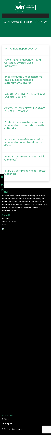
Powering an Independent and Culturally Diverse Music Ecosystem (22, 62)
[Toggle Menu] (46, 16)
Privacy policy (17, 429)
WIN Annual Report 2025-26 (21, 48)
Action (4, 224)
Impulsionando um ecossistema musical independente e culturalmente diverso (23, 79)
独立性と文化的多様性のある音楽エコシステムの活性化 (25, 110)
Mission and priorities (9, 221)
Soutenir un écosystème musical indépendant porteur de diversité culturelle (24, 125)
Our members (6, 218)
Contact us (5, 419)
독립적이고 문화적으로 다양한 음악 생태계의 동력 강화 (24, 95)
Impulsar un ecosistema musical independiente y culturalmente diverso (23, 142)
